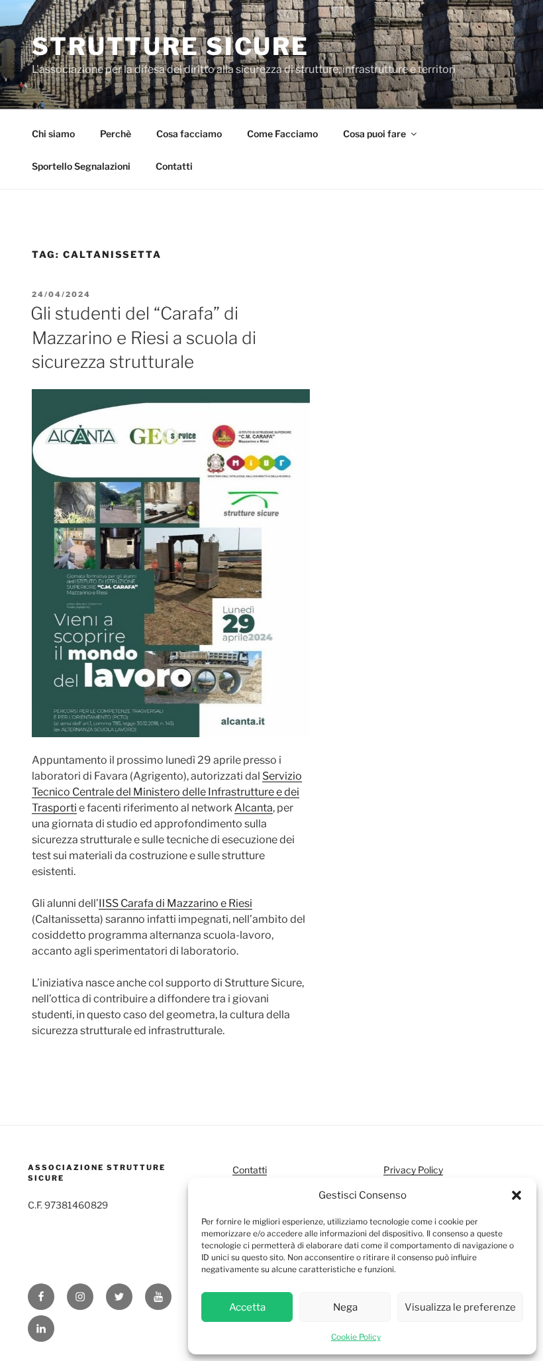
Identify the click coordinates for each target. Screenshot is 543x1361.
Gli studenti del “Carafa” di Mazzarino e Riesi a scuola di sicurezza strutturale (143, 337)
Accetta (247, 1307)
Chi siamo (53, 133)
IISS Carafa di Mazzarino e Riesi (175, 903)
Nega (345, 1307)
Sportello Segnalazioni (81, 166)
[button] (516, 1195)
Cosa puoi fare (374, 133)
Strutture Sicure (170, 46)
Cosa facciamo (189, 133)
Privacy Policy (413, 1169)
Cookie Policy (356, 1337)
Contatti (174, 166)
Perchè (115, 133)
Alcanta (253, 807)
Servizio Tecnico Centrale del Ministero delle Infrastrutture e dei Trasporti (167, 792)
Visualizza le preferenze (460, 1307)
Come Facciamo (282, 133)
